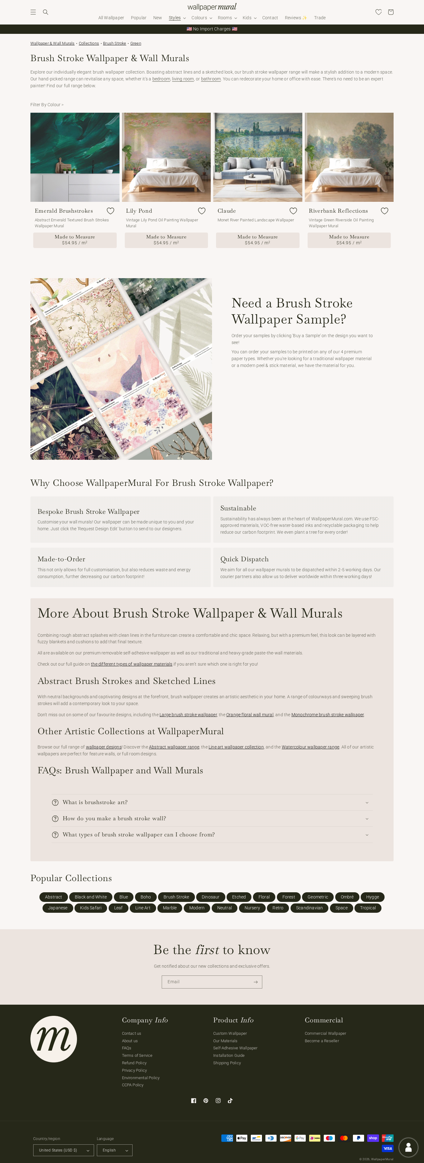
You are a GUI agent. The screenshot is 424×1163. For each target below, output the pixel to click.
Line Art (143, 908)
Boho (146, 897)
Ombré (347, 897)
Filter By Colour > (47, 104)
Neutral (224, 908)
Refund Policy (134, 1063)
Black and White (91, 897)
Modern (197, 908)
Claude (227, 210)
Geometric (318, 897)
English (109, 1150)
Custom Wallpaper (230, 1033)
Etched (239, 897)
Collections (89, 43)
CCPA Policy (133, 1085)
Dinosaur (211, 897)
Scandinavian (309, 908)
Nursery (252, 908)
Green (135, 43)
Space (342, 908)
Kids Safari (90, 908)
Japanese (58, 908)
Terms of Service (137, 1055)
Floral (264, 897)
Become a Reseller (322, 1041)
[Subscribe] (256, 982)
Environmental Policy (141, 1077)
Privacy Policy (134, 1070)
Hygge (372, 897)
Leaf (118, 908)
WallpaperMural (382, 1159)
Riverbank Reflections (338, 210)
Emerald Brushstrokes (64, 210)
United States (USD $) (58, 1150)
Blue (124, 897)
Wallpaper (52, 43)
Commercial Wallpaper (325, 1033)
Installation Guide (229, 1055)
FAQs (127, 1048)
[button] (33, 12)
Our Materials (225, 1041)
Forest (288, 897)
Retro (278, 908)
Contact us (132, 1033)
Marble (170, 908)
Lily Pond (139, 210)
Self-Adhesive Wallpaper (235, 1048)
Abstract (53, 897)
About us (130, 1041)
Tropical (368, 908)
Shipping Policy (227, 1063)
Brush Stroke (114, 43)
